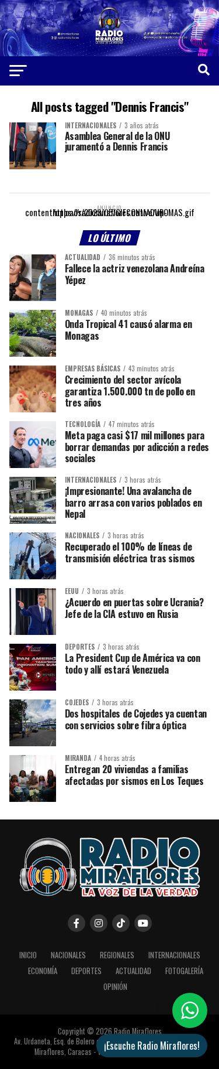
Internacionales (174, 955)
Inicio (28, 955)
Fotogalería (184, 970)
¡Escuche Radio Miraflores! (152, 1045)
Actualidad (133, 970)
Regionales (117, 955)
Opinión (115, 986)
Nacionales (68, 955)
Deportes (86, 970)
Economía (42, 970)
